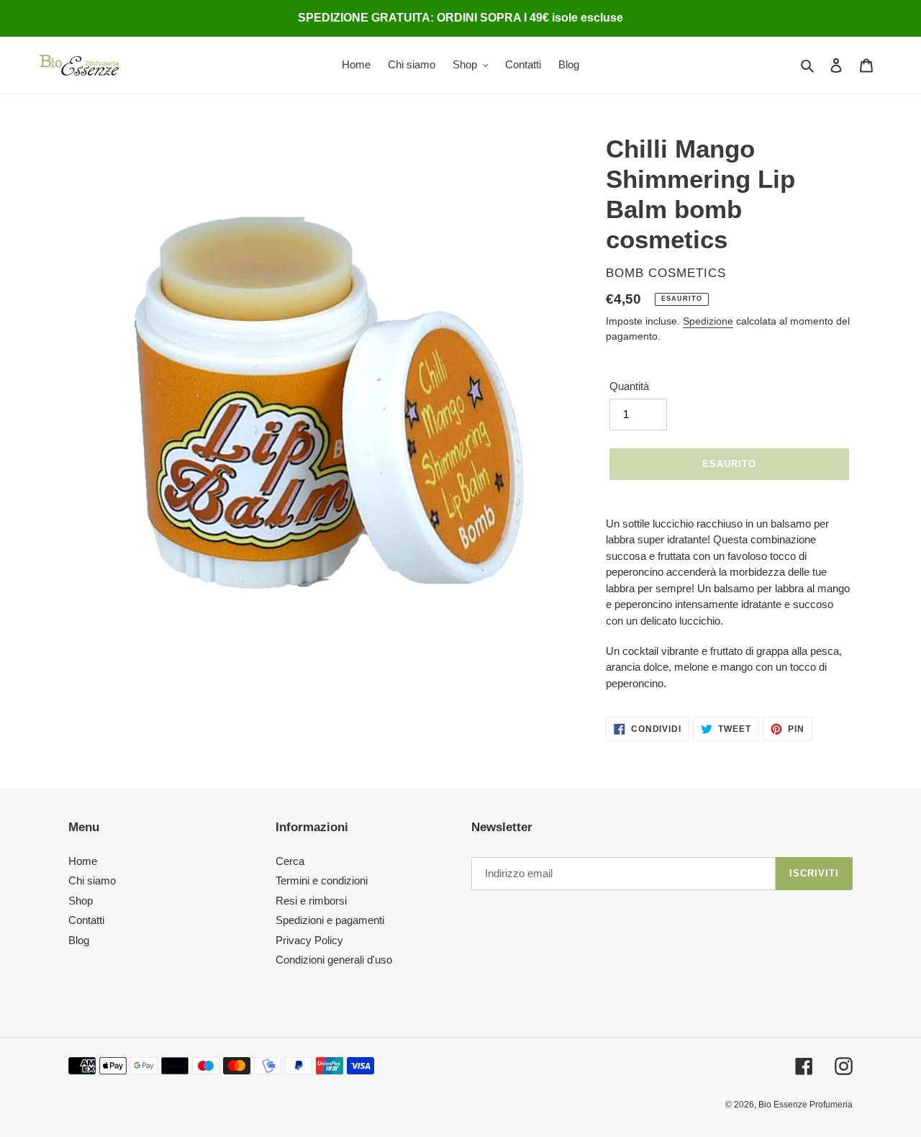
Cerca (290, 861)
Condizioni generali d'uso (334, 959)
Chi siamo (92, 880)
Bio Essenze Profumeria (805, 1105)
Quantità (629, 386)
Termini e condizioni (322, 880)
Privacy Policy (309, 940)
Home (82, 861)
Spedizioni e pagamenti (330, 920)
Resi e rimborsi (311, 900)
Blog (78, 940)
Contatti (86, 920)
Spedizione (708, 321)
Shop (80, 900)
